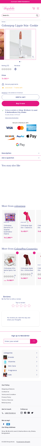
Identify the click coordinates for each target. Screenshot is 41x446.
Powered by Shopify (23, 442)
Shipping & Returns (8, 389)
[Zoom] (33, 57)
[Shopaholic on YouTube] (29, 413)
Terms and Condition (9, 394)
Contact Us (5, 392)
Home (3, 22)
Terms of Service (7, 400)
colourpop (19, 206)
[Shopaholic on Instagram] (21, 413)
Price (4, 75)
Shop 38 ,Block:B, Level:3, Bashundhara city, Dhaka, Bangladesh (19, 432)
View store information (12, 118)
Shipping (4, 93)
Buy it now (20, 103)
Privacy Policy (6, 397)
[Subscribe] (33, 341)
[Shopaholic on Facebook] (25, 413)
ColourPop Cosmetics (26, 248)
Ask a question (8, 158)
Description (6, 153)
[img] (6, 69)
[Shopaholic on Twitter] (32, 413)
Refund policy (6, 403)
